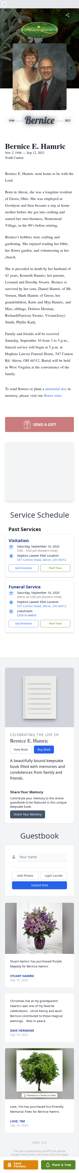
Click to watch (26, 615)
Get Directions (23, 568)
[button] (40, 928)
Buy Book (43, 749)
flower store (53, 395)
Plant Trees (55, 568)
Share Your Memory (28, 814)
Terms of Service (51, 1154)
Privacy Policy (28, 1154)
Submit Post (39, 885)
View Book (21, 749)
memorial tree (56, 388)
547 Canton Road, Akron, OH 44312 (41, 560)
